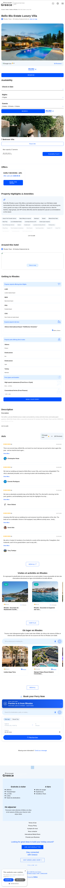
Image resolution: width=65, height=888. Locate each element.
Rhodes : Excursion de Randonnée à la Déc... (11, 608)
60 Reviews (58, 63)
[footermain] (32, 767)
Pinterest (37, 869)
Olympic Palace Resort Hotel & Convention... (44, 673)
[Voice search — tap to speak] (55, 641)
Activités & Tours (41, 793)
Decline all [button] (20, 880)
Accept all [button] (8, 880)
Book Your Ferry (32, 399)
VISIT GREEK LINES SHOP (32, 860)
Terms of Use (32, 823)
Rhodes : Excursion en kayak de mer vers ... (44, 608)
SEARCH (24, 111)
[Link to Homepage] (6, 7)
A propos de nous (32, 828)
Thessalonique (10, 791)
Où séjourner (10, 807)
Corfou (8, 796)
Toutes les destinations (13, 798)
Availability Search (54, 154)
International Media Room (32, 834)
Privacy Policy (32, 825)
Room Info (32, 144)
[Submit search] (60, 641)
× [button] (25, 871)
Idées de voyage (41, 789)
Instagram (27, 869)
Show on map (32, 265)
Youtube (34, 869)
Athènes (8, 789)
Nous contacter (32, 831)
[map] (53, 3)
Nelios (36, 877)
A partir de (7, 723)
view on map (33, 19)
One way (7, 719)
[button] (14, 884)
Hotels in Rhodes (14, 9)
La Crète (9, 793)
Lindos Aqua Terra (10, 672)
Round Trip (16, 719)
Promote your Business (33, 837)
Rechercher (33, 737)
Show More (6, 453)
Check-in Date (7, 87)
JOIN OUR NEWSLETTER (32, 847)
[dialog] (14, 877)
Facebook (24, 869)
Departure (7, 730)
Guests (5, 103)
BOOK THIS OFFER (13, 182)
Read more (12, 876)
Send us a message (41, 750)
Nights (4, 95)
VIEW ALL (32, 564)
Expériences (40, 791)
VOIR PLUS (32, 623)
